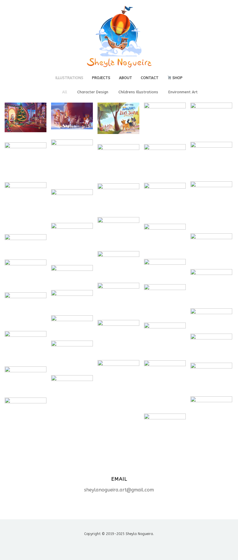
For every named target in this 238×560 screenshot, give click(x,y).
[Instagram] (114, 545)
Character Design (92, 92)
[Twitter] (124, 545)
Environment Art (183, 92)
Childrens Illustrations (138, 92)
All (64, 92)
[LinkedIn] (134, 545)
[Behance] (104, 545)
